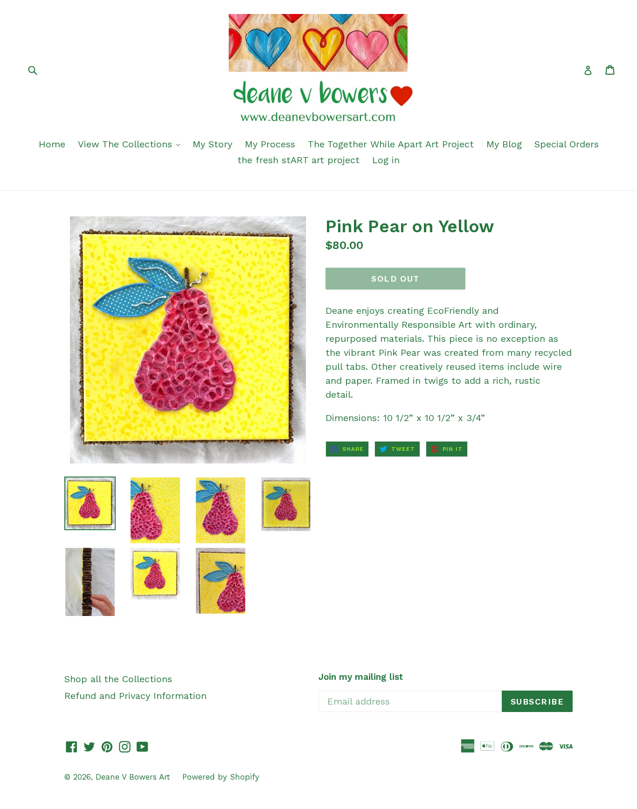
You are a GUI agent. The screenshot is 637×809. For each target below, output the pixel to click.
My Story (212, 144)
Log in (386, 160)
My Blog (504, 144)
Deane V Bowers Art (134, 776)
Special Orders (566, 144)
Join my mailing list (360, 677)
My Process (270, 144)
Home (52, 144)
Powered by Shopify (220, 776)
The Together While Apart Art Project (391, 144)
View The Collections (126, 144)
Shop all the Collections (118, 679)
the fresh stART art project (298, 160)
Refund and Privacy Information (135, 695)
